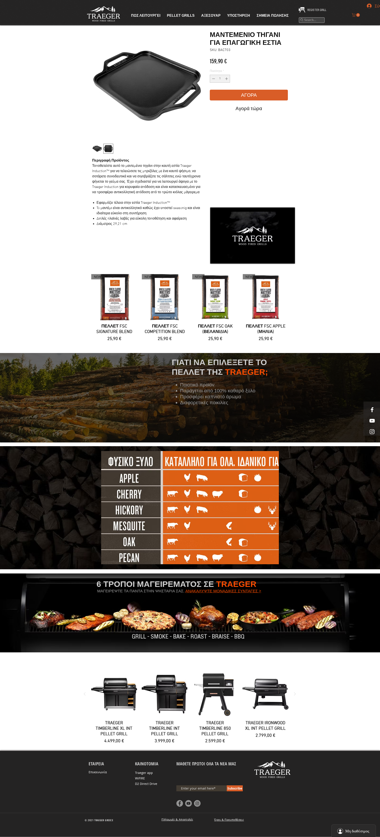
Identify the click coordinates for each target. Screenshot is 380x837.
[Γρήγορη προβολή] (114, 694)
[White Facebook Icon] (372, 409)
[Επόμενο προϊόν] (295, 694)
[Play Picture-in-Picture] (281, 257)
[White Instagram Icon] (372, 431)
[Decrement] (213, 78)
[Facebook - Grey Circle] (179, 803)
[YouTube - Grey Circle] (188, 803)
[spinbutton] (220, 78)
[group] (190, 309)
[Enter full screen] (289, 257)
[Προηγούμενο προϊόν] (84, 694)
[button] (356, 15)
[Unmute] (223, 257)
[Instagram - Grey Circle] (197, 803)
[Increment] (227, 78)
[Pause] (216, 257)
